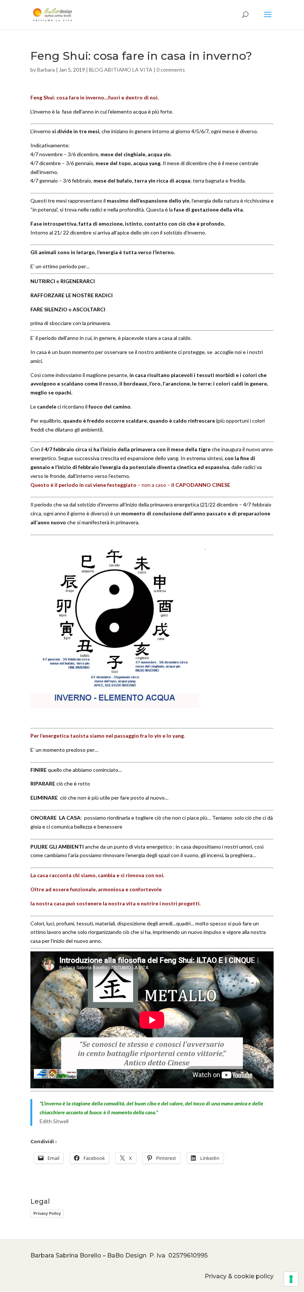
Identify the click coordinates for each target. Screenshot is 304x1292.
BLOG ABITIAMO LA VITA (120, 69)
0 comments (170, 69)
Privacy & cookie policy (239, 1276)
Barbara (46, 69)
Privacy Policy (47, 1213)
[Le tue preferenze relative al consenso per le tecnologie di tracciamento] (291, 1279)
